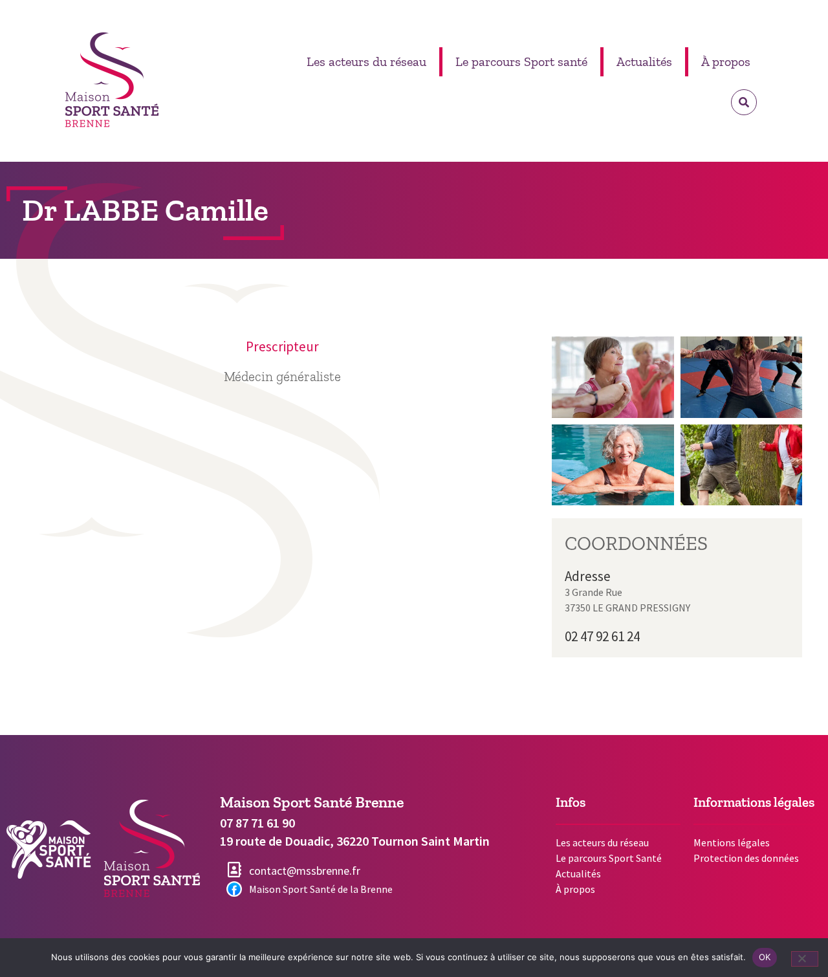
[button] (744, 102)
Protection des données (746, 857)
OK (765, 957)
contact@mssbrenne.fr (306, 870)
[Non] (804, 959)
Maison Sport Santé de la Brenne (321, 889)
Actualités (644, 61)
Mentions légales (731, 842)
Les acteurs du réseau (366, 61)
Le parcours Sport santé (521, 61)
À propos (725, 61)
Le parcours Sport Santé (609, 857)
